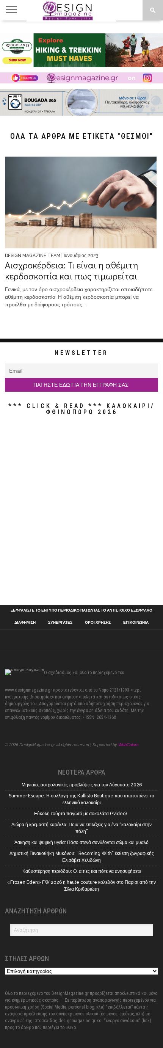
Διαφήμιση (25, 622)
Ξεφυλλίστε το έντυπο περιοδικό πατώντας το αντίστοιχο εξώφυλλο (81, 610)
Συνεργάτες (60, 622)
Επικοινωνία (136, 622)
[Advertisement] (81, 511)
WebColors (128, 744)
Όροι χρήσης (98, 622)
